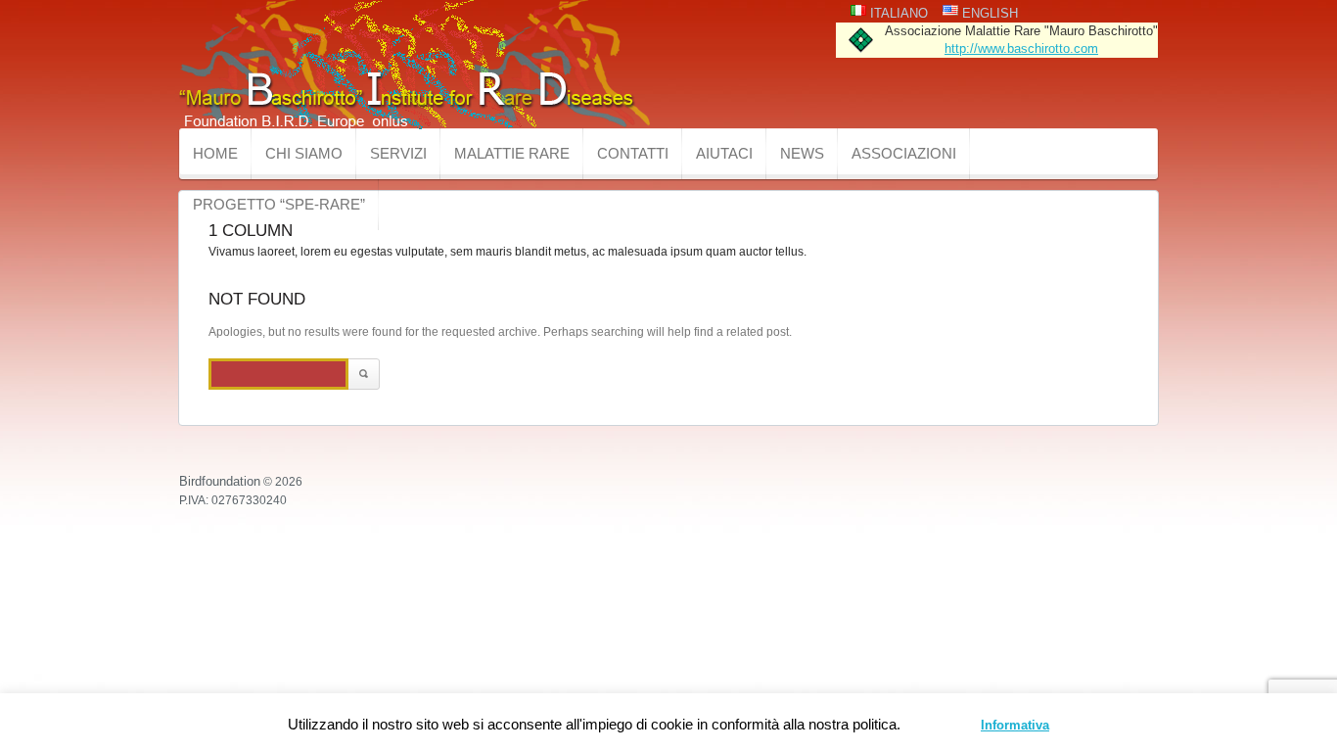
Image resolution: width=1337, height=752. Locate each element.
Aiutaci (724, 153)
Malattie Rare (512, 153)
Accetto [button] (943, 725)
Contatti (632, 153)
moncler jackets (621, 434)
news (802, 153)
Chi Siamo (304, 153)
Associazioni (904, 153)
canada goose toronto (842, 434)
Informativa (1015, 725)
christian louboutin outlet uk (100, 434)
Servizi (398, 153)
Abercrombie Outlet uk (413, 434)
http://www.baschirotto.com (1021, 48)
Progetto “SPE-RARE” (279, 204)
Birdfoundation (219, 481)
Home (215, 153)
